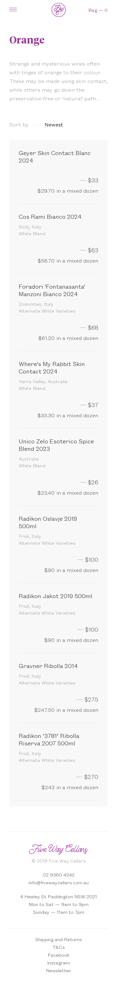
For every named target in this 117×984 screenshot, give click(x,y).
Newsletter (58, 970)
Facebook (59, 955)
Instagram (58, 962)
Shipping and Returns (58, 939)
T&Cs (58, 947)
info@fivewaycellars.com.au (59, 882)
